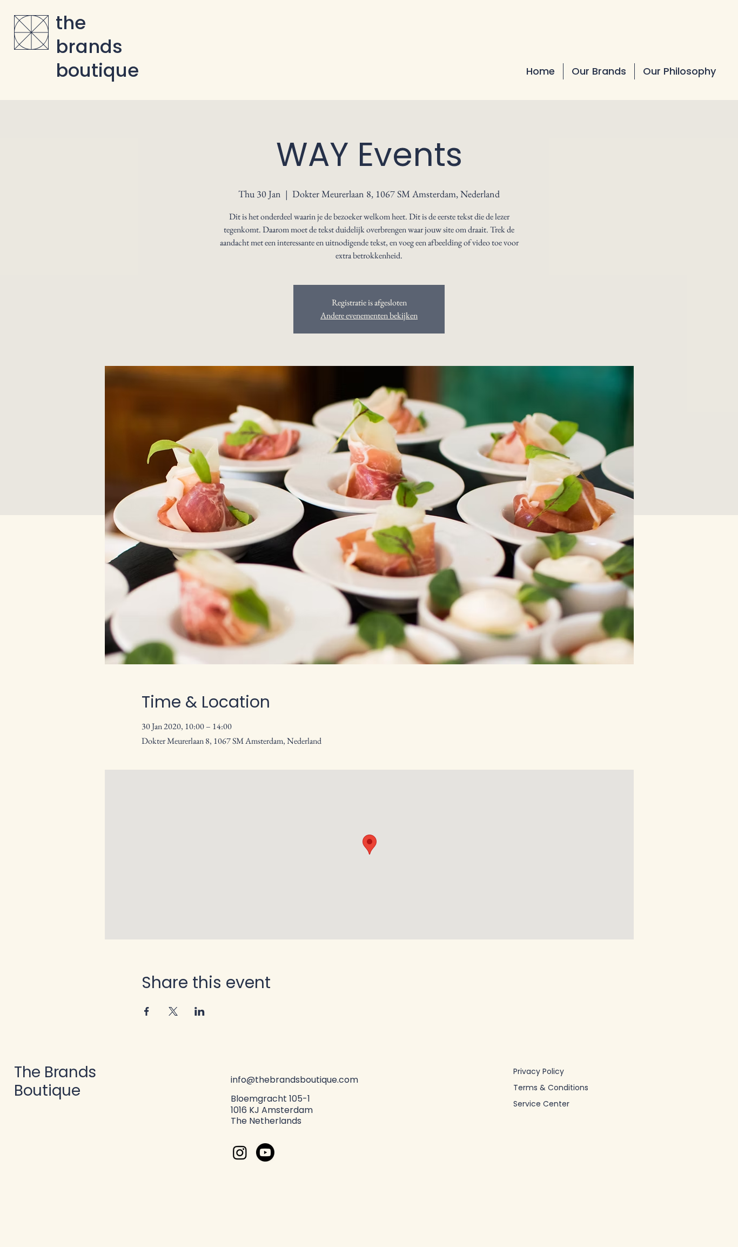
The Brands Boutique (55, 1081)
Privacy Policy (538, 1071)
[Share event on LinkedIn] (199, 1011)
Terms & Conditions (550, 1087)
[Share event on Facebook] (147, 1011)
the (71, 23)
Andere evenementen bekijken (369, 315)
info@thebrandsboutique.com (294, 1079)
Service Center (541, 1103)
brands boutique (97, 58)
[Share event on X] (173, 1011)
